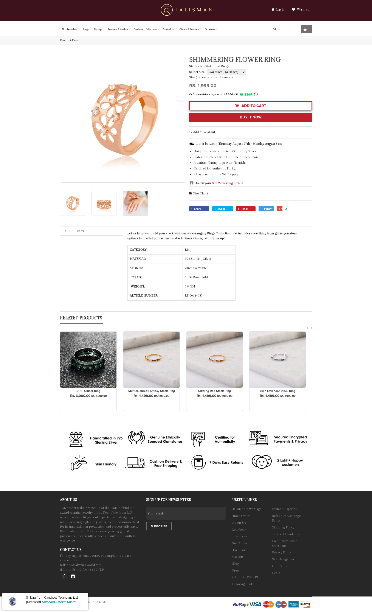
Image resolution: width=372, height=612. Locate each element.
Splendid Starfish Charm (59, 602)
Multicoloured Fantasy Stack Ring (151, 391)
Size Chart (200, 193)
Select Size (197, 72)
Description (74, 231)
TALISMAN (99, 602)
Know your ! (219, 183)
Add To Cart (253, 106)
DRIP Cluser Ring (88, 391)
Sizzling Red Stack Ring (214, 391)
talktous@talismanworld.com (80, 565)
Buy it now (251, 117)
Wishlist (302, 9)
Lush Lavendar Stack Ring (277, 391)
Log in (280, 9)
